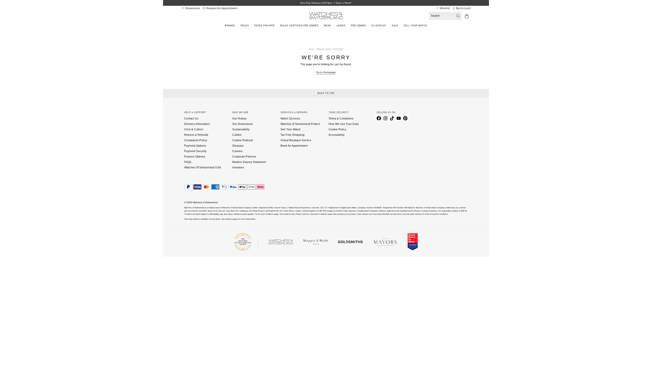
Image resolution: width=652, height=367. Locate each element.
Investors (238, 167)
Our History (239, 118)
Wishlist (444, 8)
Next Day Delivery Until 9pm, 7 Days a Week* (326, 3)
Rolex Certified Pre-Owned (299, 25)
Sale (395, 25)
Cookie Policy (337, 129)
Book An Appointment (294, 145)
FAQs (187, 162)
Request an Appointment (221, 8)
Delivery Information (197, 124)
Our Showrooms (242, 124)
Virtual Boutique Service (295, 140)
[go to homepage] (326, 16)
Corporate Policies (244, 156)
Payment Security (195, 151)
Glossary (237, 145)
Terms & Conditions (341, 118)
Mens (327, 25)
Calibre (237, 134)
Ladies (341, 25)
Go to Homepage (326, 72)
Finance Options (194, 156)
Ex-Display (379, 25)
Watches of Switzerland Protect (300, 124)
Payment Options (195, 145)
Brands (230, 25)
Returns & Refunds (196, 134)
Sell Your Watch (415, 25)
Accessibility (337, 134)
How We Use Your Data (344, 124)
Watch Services (290, 118)
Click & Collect (193, 129)
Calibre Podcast (242, 140)
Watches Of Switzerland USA (202, 167)
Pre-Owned (358, 25)
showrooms (192, 8)
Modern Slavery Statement (249, 162)
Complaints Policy (195, 140)
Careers (237, 151)
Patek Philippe (264, 25)
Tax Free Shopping (292, 134)
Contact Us (191, 118)
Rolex (245, 25)
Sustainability (241, 129)
